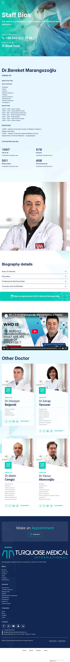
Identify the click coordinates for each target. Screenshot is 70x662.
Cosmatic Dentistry (7, 589)
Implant (4, 593)
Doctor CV (5, 572)
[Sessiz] (63, 348)
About (3, 613)
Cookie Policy (61, 640)
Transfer (4, 578)
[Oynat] (4, 348)
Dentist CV (5, 601)
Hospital (4, 573)
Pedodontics (5, 599)
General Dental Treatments (9, 595)
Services (4, 570)
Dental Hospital (6, 603)
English (54, 661)
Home (3, 611)
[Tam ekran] (66, 348)
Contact (4, 615)
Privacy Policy (53, 640)
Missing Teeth (6, 591)
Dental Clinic (5, 579)
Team (3, 617)
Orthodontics (5, 597)
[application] (35, 331)
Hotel (3, 575)
